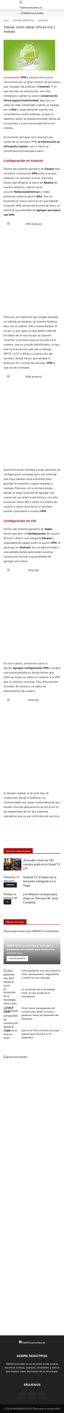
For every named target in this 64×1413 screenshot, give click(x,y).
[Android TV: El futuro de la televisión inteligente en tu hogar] (12, 881)
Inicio (6, 20)
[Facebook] (22, 1395)
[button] (6, 5)
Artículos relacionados (18, 851)
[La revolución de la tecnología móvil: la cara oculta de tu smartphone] (11, 1000)
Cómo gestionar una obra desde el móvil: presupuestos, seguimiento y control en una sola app (40, 974)
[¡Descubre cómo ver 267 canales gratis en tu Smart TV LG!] (12, 864)
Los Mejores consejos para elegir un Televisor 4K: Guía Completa (40, 898)
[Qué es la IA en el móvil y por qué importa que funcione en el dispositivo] (11, 1034)
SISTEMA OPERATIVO (23, 20)
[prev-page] (6, 911)
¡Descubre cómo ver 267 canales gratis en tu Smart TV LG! (41, 864)
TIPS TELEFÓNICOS (17, 958)
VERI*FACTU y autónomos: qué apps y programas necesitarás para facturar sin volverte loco (31, 949)
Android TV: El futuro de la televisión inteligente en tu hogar (39, 881)
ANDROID (43, 20)
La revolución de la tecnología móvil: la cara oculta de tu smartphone (38, 993)
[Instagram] (32, 1395)
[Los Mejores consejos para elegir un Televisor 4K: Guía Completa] (12, 898)
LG (7, 868)
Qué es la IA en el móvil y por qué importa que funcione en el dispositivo (40, 1034)
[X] (41, 1395)
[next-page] (11, 911)
